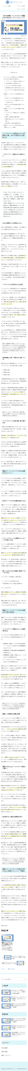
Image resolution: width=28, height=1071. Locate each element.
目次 (12, 72)
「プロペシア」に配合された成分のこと (15, 81)
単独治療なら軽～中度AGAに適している (15, 87)
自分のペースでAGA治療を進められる (14, 98)
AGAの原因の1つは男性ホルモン (13, 83)
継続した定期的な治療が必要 (12, 116)
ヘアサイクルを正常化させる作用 (13, 85)
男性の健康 (5, 925)
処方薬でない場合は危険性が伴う (13, 123)
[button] (25, 979)
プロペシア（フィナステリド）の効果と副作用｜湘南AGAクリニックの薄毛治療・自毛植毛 (13, 707)
